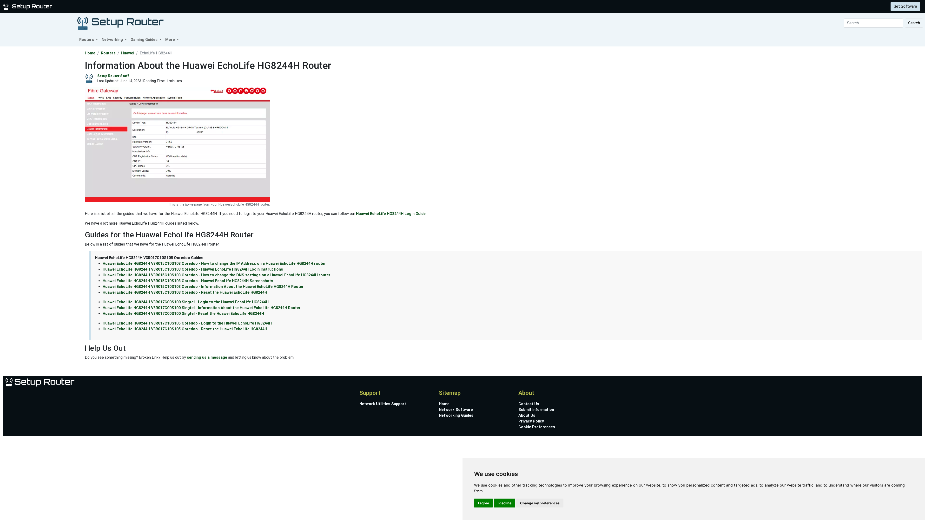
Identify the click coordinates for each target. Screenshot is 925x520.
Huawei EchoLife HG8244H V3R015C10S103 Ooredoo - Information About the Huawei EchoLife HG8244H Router (203, 286)
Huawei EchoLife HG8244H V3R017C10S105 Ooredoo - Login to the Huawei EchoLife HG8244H (187, 323)
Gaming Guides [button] (145, 39)
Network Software (456, 409)
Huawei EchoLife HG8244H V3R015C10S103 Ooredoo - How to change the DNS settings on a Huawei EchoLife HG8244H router (216, 275)
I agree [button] (483, 503)
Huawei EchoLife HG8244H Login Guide (391, 213)
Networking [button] (113, 39)
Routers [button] (87, 39)
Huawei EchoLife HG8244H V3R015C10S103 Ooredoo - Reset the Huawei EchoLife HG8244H (185, 292)
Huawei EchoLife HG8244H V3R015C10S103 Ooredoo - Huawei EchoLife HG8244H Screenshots (188, 281)
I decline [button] (504, 503)
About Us (526, 415)
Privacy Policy (531, 421)
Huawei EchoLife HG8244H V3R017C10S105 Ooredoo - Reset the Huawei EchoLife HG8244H (185, 329)
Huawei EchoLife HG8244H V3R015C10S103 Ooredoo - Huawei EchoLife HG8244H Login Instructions (193, 269)
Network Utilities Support (382, 404)
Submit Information (536, 409)
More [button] (170, 39)
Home (90, 53)
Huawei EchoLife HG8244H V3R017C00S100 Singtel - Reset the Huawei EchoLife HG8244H (183, 313)
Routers (75, 6)
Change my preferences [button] (540, 503)
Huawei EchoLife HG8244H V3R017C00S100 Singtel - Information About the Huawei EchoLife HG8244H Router (202, 308)
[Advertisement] (42, 118)
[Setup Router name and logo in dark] (120, 23)
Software (120, 6)
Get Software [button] (905, 6)
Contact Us (528, 404)
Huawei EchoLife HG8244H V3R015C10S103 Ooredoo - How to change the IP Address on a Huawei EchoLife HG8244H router (214, 263)
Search (914, 23)
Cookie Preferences (536, 427)
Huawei (127, 53)
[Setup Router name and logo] (28, 6)
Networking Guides (456, 415)
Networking (97, 6)
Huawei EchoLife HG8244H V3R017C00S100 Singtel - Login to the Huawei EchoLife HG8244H (186, 302)
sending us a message (207, 357)
